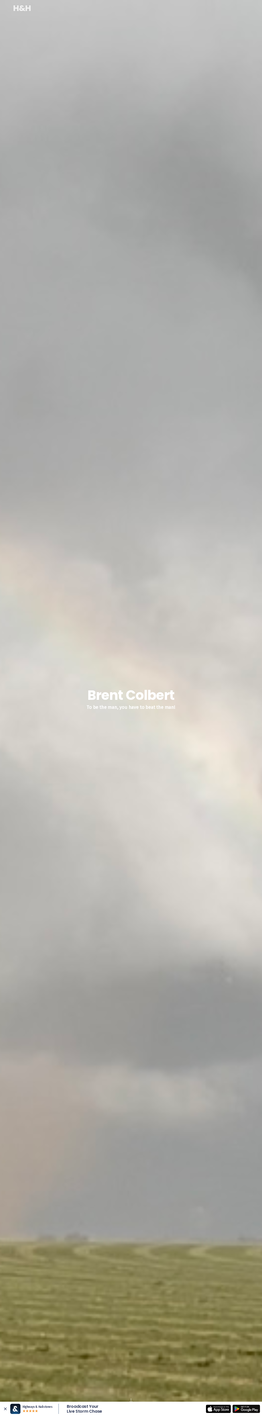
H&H (22, 8)
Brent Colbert (131, 8)
